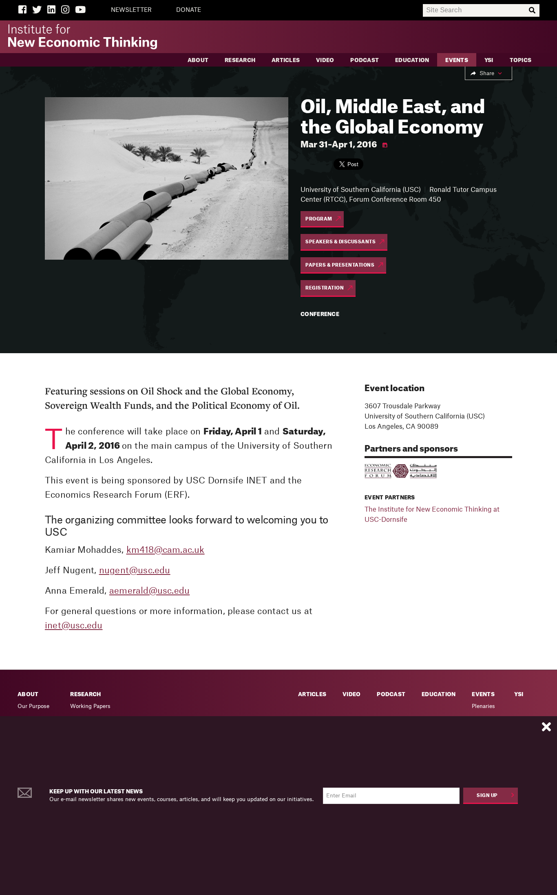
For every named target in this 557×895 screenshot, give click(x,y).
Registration (324, 288)
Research (240, 60)
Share (487, 73)
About (198, 60)
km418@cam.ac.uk (165, 550)
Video (325, 60)
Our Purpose (33, 706)
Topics (521, 60)
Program (318, 219)
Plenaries (483, 706)
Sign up (487, 795)
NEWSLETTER (131, 10)
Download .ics (384, 145)
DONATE (188, 10)
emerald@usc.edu (152, 591)
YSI (488, 60)
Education (412, 60)
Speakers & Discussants (340, 242)
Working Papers (90, 706)
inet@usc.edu (74, 625)
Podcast (364, 60)
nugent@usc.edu (134, 570)
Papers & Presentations (339, 265)
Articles (286, 60)
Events (456, 60)
